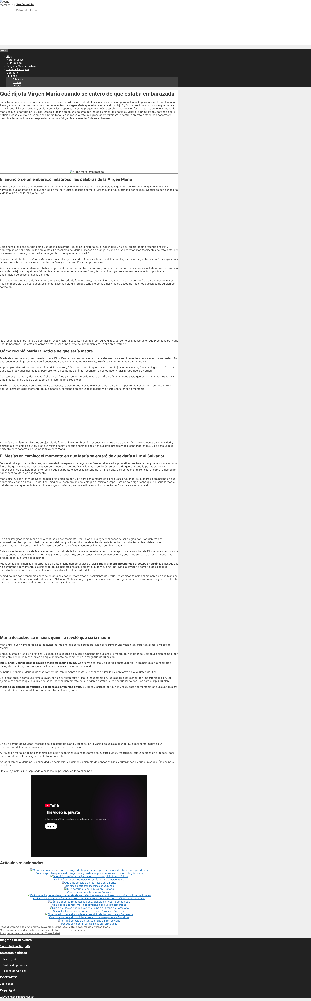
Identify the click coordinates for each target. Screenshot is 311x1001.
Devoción (47, 926)
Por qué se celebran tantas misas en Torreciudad (89, 923)
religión (88, 926)
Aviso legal (9, 959)
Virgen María (102, 926)
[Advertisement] (155, 37)
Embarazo (60, 926)
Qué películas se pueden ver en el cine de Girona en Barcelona (89, 911)
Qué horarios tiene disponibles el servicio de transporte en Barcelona (89, 917)
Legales (17, 85)
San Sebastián (25, 4)
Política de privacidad (15, 965)
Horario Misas (14, 59)
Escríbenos (6, 983)
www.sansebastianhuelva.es (17, 996)
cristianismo (32, 926)
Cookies (17, 82)
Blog (9, 56)
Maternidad (75, 926)
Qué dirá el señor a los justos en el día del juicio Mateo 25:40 (89, 879)
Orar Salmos (14, 62)
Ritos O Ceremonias (12, 926)
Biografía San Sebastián (21, 66)
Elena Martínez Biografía (15, 946)
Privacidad (18, 79)
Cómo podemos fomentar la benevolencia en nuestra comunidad (89, 904)
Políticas (11, 75)
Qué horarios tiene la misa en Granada (89, 892)
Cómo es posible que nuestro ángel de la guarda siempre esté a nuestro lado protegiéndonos (89, 873)
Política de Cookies (14, 970)
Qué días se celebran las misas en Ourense (89, 885)
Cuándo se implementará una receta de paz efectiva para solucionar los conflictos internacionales (89, 898)
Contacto (12, 72)
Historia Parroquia (17, 69)
